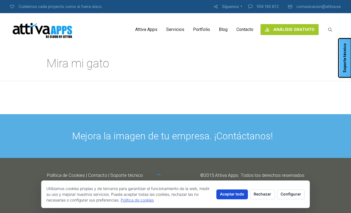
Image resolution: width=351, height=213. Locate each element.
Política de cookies (137, 200)
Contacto (97, 175)
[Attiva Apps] (42, 29)
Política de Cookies (66, 175)
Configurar (291, 194)
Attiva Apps (226, 175)
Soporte (118, 175)
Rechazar (262, 194)
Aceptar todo (232, 194)
